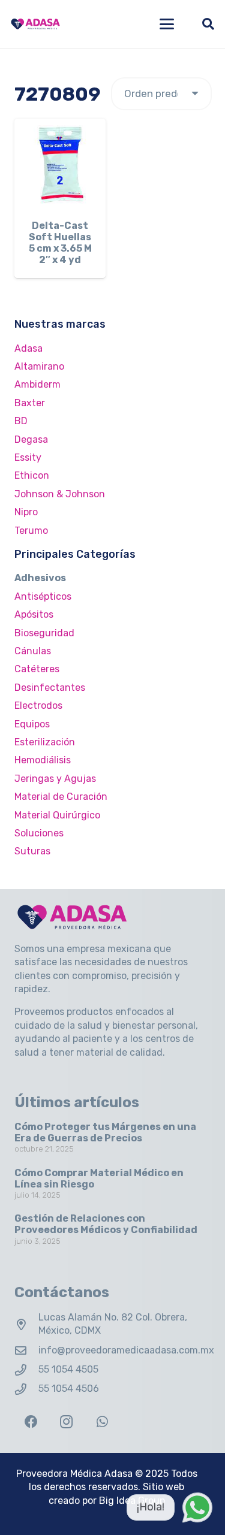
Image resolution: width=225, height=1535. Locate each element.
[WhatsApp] (102, 1422)
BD (21, 421)
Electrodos (38, 705)
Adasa (28, 348)
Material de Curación (60, 796)
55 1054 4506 (68, 1388)
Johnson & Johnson (59, 494)
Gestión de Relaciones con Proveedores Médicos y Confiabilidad (105, 1224)
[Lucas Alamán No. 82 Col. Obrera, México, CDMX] (26, 1324)
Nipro (26, 512)
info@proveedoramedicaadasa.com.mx (126, 1350)
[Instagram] (66, 1422)
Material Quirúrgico (57, 815)
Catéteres (36, 669)
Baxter (29, 403)
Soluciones (39, 833)
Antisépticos (42, 596)
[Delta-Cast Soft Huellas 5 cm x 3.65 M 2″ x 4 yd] (60, 164)
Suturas (32, 851)
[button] (167, 24)
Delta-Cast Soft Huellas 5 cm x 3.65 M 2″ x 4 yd (60, 243)
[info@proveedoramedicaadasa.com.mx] (26, 1350)
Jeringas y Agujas (55, 778)
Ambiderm (37, 384)
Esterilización (44, 742)
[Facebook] (30, 1422)
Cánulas (32, 651)
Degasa (31, 439)
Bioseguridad (44, 633)
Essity (27, 457)
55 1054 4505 (68, 1369)
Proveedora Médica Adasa (74, 1473)
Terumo (31, 530)
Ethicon (31, 475)
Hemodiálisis (42, 760)
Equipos (32, 724)
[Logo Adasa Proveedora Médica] (35, 24)
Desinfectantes (49, 687)
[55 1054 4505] (26, 1370)
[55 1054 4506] (26, 1389)
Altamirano (39, 366)
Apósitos (33, 614)
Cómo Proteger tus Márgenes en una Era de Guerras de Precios (105, 1132)
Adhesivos (40, 578)
